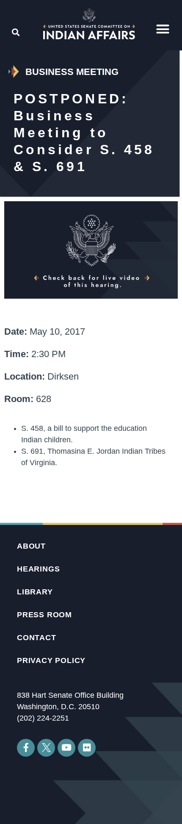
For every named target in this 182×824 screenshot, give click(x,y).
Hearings (38, 569)
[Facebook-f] (26, 748)
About (31, 546)
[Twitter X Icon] (46, 748)
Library (35, 592)
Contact (36, 637)
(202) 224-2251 (43, 718)
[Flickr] (87, 748)
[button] (162, 28)
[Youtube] (66, 748)
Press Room (44, 614)
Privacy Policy (51, 660)
